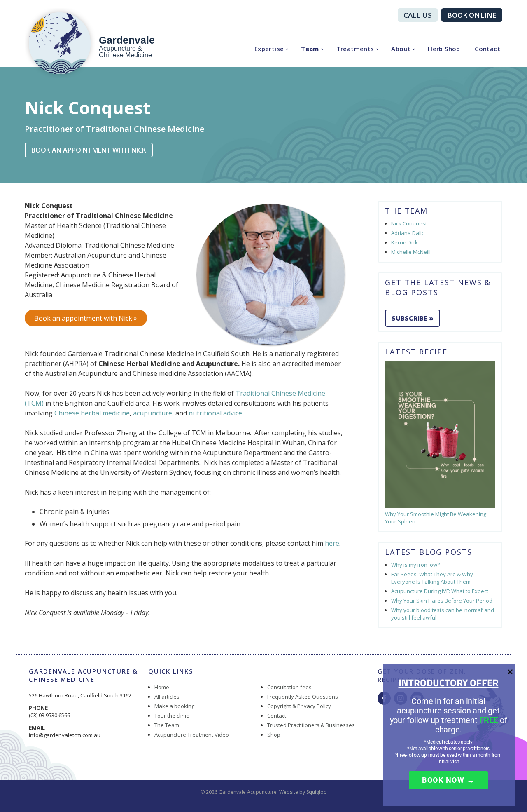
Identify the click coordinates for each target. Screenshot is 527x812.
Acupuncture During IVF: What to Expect (439, 591)
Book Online (472, 15)
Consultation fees (289, 687)
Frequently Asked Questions (302, 696)
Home (161, 687)
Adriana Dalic (407, 233)
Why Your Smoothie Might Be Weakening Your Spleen (435, 517)
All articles (167, 696)
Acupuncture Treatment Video (191, 734)
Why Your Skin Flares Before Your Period (441, 600)
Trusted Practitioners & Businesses (311, 725)
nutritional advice (215, 413)
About (400, 49)
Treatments (355, 49)
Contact (487, 49)
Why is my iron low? (415, 564)
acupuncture (152, 413)
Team (310, 49)
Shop (273, 734)
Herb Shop (444, 49)
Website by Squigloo (303, 792)
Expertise (269, 49)
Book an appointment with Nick (88, 150)
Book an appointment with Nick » (85, 318)
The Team (166, 725)
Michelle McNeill (411, 252)
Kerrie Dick (404, 242)
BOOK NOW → (448, 780)
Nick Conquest (409, 223)
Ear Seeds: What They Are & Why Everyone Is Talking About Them (432, 577)
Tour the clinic (171, 715)
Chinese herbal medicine (92, 413)
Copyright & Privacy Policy (299, 706)
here (332, 543)
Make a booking (174, 706)
